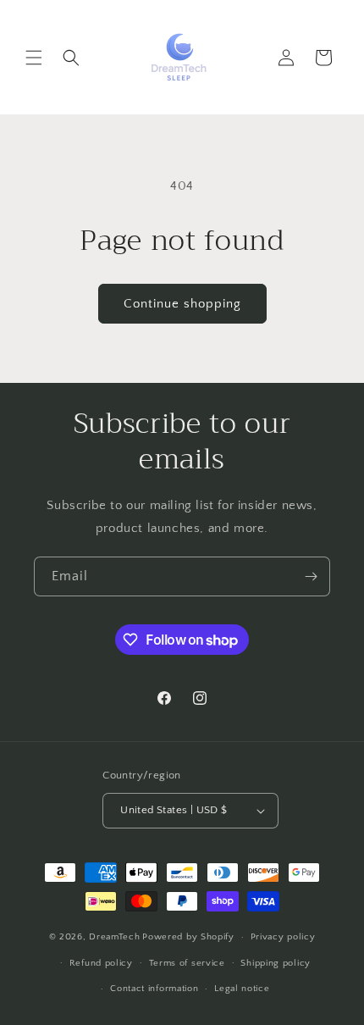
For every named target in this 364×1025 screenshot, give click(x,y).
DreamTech (114, 937)
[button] (33, 57)
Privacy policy (283, 937)
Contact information (154, 988)
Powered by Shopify (188, 937)
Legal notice (241, 988)
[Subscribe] (310, 576)
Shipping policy (275, 963)
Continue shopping (182, 303)
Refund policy (101, 963)
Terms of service (187, 963)
